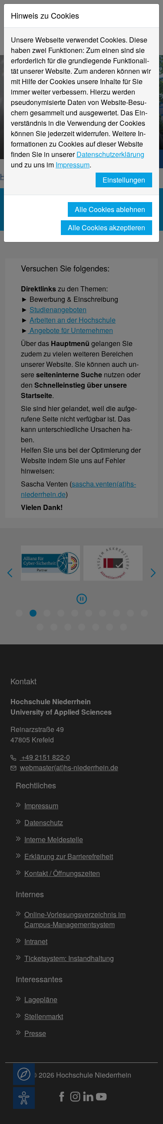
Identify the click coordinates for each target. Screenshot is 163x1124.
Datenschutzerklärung (110, 154)
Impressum (73, 165)
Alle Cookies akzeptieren (106, 227)
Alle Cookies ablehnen (110, 209)
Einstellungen (124, 180)
